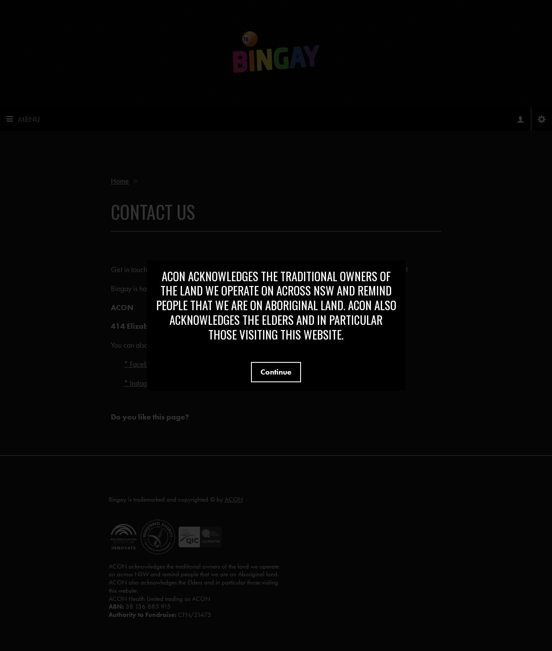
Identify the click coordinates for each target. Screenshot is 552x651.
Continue (276, 372)
